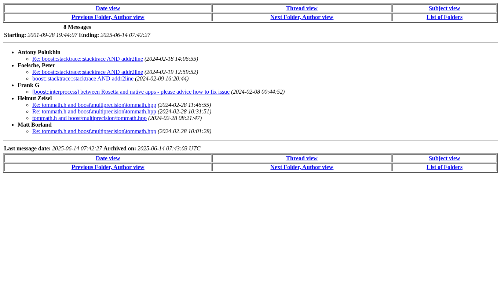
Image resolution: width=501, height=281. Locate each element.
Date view (108, 8)
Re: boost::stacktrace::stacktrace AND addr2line (87, 59)
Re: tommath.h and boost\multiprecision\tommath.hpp (94, 105)
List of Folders (444, 17)
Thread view (302, 8)
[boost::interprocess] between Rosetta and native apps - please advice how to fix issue (131, 92)
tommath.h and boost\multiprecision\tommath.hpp (89, 118)
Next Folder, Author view (301, 17)
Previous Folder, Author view (108, 17)
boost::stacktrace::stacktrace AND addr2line (83, 78)
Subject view (444, 8)
